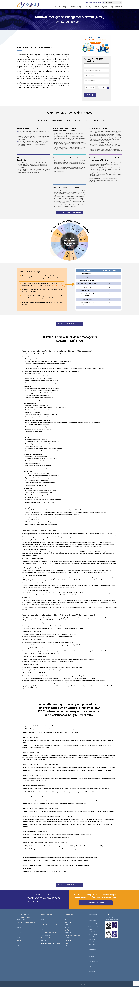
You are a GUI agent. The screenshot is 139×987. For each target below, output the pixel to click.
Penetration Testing (74, 7)
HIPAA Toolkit (92, 939)
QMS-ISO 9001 (68, 932)
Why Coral (104, 7)
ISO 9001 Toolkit (92, 949)
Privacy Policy (81, 984)
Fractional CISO (92, 920)
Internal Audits (69, 940)
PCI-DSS (19, 932)
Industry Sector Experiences (95, 964)
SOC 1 (18, 943)
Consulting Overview (23, 914)
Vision (90, 959)
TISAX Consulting (45, 935)
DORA (18, 935)
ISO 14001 (67, 938)
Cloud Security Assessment (95, 917)
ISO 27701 (43, 922)
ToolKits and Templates (94, 927)
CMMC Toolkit (92, 932)
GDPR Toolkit (92, 942)
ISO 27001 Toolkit (93, 934)
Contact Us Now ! (96, 902)
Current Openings (109, 917)
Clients (90, 974)
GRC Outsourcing (93, 923)
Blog (111, 7)
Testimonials (92, 971)
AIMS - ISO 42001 (21, 920)
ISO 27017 (19, 937)
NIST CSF (19, 927)
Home (54, 7)
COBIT (66, 925)
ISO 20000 (67, 927)
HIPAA (42, 930)
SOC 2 (18, 945)
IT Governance (69, 922)
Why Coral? (91, 956)
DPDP (42, 919)
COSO (66, 919)
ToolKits (96, 7)
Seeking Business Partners (111, 919)
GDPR (42, 917)
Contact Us (118, 7)
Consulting (62, 7)
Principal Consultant (93, 961)
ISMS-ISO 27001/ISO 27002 (23, 925)
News (90, 969)
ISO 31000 (67, 917)
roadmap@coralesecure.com (94, 3)
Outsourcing (87, 7)
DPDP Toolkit (92, 944)
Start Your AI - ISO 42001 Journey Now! (69, 212)
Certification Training (69, 946)
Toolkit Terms (92, 952)
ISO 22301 (43, 940)
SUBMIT (90, 95)
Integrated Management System (50, 943)
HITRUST (43, 927)
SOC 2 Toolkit (92, 937)
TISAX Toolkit (92, 947)
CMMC (18, 930)
